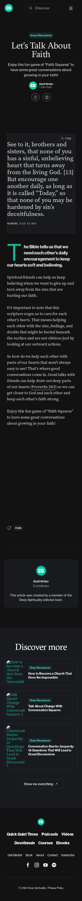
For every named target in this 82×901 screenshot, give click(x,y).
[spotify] (54, 865)
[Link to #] (35, 97)
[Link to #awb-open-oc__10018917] (71, 8)
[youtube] (45, 865)
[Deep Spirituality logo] (33, 83)
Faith (18, 528)
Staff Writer (46, 84)
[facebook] (28, 865)
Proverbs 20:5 (43, 386)
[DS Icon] (8, 6)
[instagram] (37, 865)
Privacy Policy (55, 887)
